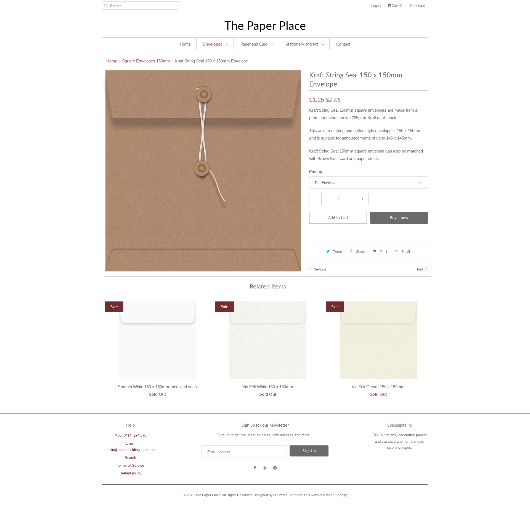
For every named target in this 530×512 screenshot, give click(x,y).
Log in (376, 5)
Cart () (397, 5)
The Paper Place (265, 25)
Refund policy (130, 473)
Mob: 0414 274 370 (130, 435)
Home (185, 43)
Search (130, 458)
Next (421, 269)
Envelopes (213, 43)
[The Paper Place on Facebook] (255, 468)
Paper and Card (254, 43)
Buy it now (399, 217)
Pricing (315, 171)
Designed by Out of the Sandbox (277, 495)
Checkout (417, 5)
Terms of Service (130, 465)
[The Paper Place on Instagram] (275, 468)
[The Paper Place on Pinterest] (265, 468)
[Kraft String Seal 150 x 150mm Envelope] (203, 171)
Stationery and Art (302, 43)
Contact (343, 43)
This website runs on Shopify (325, 495)
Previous (319, 269)
